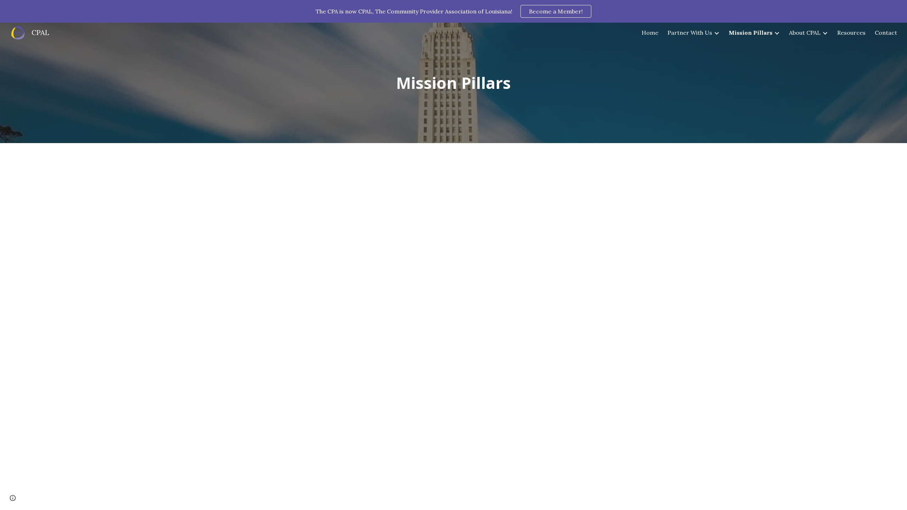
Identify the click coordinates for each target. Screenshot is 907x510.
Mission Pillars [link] (750, 32)
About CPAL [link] (805, 32)
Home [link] (650, 32)
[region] (453, 11)
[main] (453, 83)
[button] (13, 498)
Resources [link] (851, 32)
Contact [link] (886, 32)
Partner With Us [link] (689, 32)
